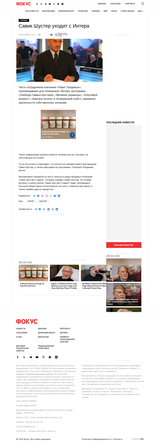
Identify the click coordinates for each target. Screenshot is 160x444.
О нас (19, 337)
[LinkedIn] (62, 3)
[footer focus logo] (27, 321)
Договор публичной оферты (22, 348)
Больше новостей (123, 245)
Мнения (102, 4)
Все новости (32, 11)
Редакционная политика (46, 347)
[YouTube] (50, 3)
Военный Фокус (66, 11)
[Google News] (58, 3)
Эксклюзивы (48, 11)
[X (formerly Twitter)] (41, 3)
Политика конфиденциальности (96, 439)
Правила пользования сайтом (67, 339)
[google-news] (49, 357)
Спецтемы (115, 4)
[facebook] (17, 357)
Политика (83, 11)
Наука (114, 11)
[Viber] (54, 3)
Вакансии (43, 337)
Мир (106, 11)
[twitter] (24, 357)
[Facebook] (37, 3)
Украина (95, 11)
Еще (139, 11)
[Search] (143, 3)
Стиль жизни (127, 11)
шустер (44, 201)
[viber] (43, 357)
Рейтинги (130, 4)
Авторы (64, 332)
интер (31, 201)
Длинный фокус (46, 332)
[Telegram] (45, 3)
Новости (21, 328)
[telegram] (30, 357)
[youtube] (37, 357)
